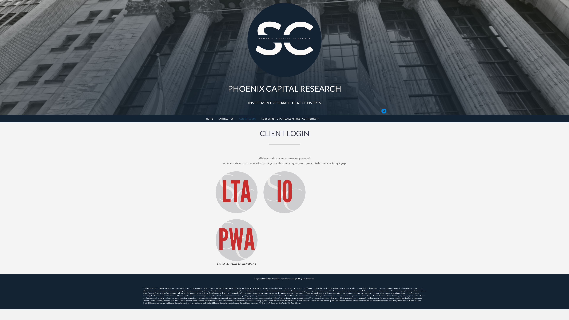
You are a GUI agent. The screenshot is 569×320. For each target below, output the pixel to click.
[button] (383, 111)
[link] (209, 118)
